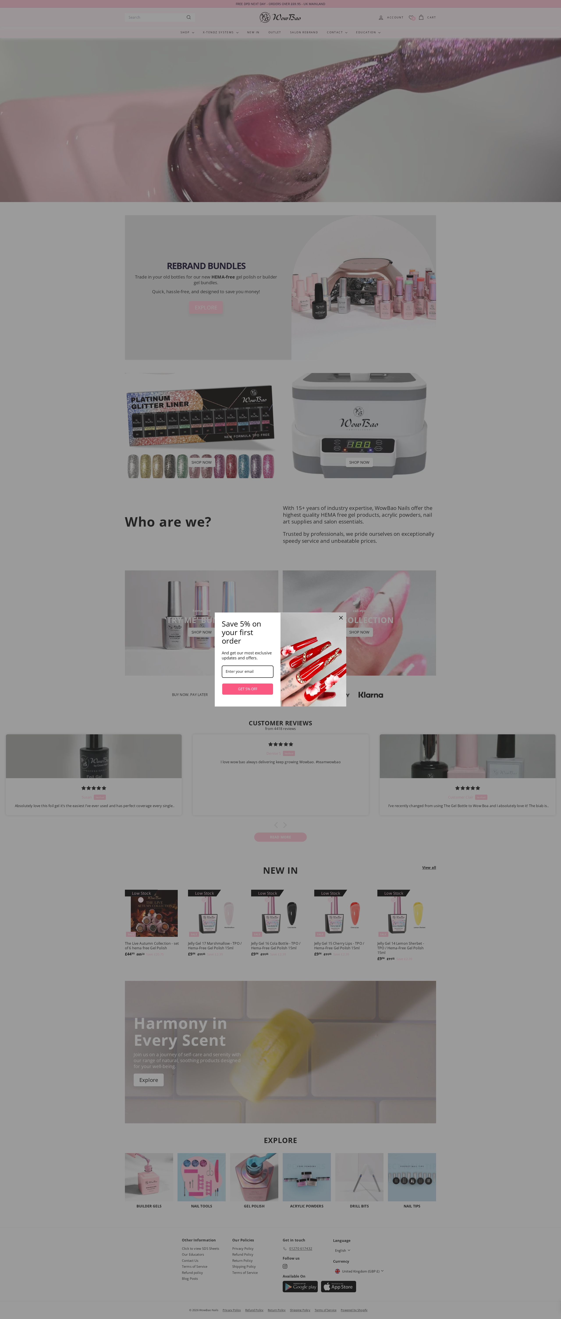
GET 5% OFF (247, 689)
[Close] (341, 617)
